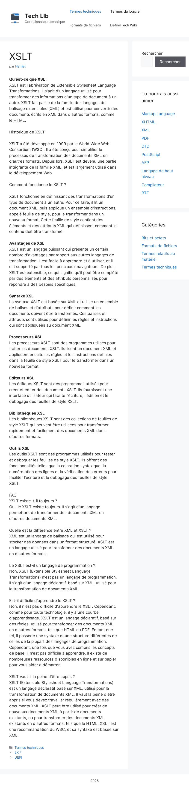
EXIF (18, 752)
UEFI (18, 757)
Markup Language (158, 113)
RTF (145, 193)
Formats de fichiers (85, 25)
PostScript (151, 154)
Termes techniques (85, 11)
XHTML (148, 122)
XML (146, 130)
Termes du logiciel (125, 11)
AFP (145, 162)
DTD (145, 146)
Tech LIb (37, 15)
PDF (145, 138)
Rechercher (152, 53)
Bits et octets (154, 238)
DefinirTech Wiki (123, 25)
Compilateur (153, 185)
